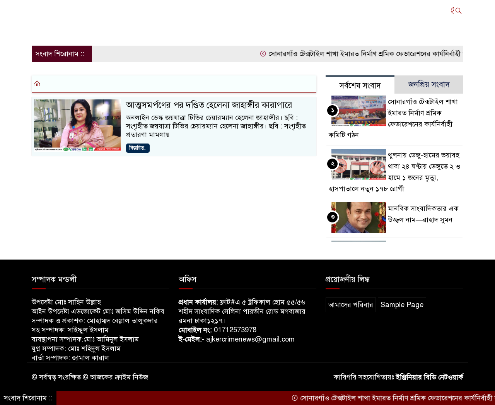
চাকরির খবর (297, 10)
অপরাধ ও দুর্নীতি (181, 10)
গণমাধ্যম (224, 10)
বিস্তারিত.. (138, 148)
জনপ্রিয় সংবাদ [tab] (429, 84)
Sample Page (402, 305)
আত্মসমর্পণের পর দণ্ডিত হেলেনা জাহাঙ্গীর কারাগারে (209, 105)
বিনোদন (373, 10)
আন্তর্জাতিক (101, 10)
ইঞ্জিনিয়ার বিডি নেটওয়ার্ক (429, 377)
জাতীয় (68, 10)
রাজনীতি (137, 10)
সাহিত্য (45, 31)
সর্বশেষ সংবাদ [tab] (360, 86)
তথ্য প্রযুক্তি (338, 10)
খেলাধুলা (258, 10)
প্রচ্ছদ (43, 10)
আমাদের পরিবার (350, 305)
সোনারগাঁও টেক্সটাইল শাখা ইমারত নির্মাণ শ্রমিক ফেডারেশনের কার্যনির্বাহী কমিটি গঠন (372, 54)
